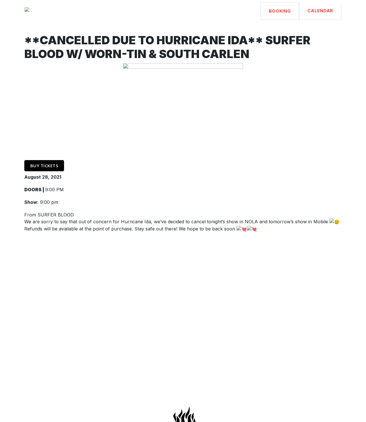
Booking (280, 11)
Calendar (320, 10)
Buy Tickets (44, 165)
